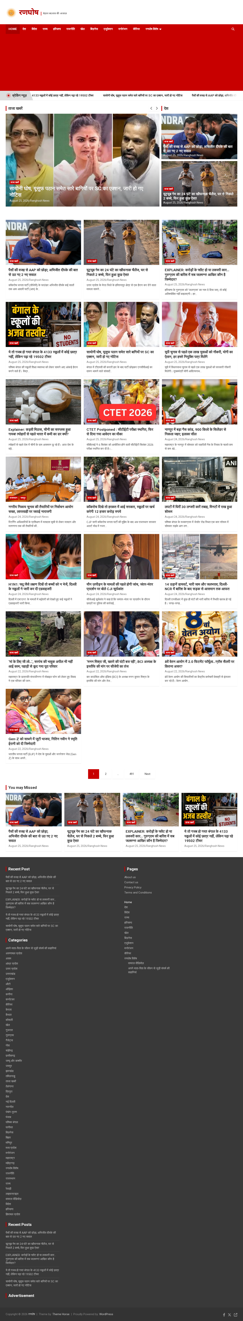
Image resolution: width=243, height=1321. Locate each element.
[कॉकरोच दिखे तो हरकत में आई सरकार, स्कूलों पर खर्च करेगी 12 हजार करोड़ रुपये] (121, 479)
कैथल (9, 1014)
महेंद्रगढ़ (10, 1163)
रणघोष (29, 13)
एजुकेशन (108, 29)
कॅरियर (136, 29)
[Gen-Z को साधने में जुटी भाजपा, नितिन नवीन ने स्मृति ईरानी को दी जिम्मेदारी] (43, 711)
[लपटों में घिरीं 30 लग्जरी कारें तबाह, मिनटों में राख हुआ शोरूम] (199, 479)
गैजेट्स (9, 1040)
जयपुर (23, 497)
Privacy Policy (132, 887)
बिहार (8, 1137)
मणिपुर (9, 1142)
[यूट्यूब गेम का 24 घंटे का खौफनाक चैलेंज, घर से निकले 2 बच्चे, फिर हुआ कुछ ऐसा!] (121, 242)
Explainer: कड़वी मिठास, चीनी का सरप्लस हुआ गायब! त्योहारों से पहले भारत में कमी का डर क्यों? (40, 431)
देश (24, 29)
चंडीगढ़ (9, 1050)
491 (131, 774)
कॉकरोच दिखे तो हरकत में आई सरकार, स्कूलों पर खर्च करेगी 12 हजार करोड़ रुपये (121, 509)
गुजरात (9, 1030)
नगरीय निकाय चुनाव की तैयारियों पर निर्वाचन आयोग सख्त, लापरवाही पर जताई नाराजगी (41, 509)
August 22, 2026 (18, 671)
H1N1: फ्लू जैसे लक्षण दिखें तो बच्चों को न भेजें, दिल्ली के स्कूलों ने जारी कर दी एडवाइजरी (43, 586)
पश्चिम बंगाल (12, 1122)
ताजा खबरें (15, 108)
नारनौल (9, 1107)
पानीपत (9, 1127)
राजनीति (70, 29)
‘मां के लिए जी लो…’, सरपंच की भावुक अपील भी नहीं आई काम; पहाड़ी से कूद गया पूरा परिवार (41, 664)
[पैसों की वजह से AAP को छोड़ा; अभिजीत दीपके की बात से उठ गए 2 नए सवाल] (43, 242)
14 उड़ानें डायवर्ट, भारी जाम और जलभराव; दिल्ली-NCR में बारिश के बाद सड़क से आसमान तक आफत (197, 586)
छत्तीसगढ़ (10, 1055)
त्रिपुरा (9, 1091)
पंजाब (8, 1117)
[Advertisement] (116, 62)
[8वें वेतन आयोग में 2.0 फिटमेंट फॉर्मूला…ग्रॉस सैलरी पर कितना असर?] (199, 634)
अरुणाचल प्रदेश (14, 953)
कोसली (9, 1020)
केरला (9, 1009)
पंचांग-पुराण (11, 1112)
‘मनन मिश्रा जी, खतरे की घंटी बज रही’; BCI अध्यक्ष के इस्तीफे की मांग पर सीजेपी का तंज (121, 664)
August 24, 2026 (174, 439)
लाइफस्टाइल (12, 1194)
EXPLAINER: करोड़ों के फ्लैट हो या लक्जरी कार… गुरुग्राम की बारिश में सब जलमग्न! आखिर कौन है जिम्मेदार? (197, 274)
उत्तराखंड (10, 974)
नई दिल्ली (10, 1101)
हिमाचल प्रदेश (13, 1214)
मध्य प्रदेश (11, 1148)
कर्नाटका (10, 999)
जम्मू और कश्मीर (14, 1061)
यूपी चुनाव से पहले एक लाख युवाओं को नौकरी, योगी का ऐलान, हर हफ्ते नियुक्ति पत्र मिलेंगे (199, 354)
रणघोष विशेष (152, 29)
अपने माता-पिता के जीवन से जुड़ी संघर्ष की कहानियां (31, 948)
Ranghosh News (40, 200)
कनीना (9, 994)
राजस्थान (13, 497)
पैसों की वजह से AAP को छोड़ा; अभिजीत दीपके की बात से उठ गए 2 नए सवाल (177, 95)
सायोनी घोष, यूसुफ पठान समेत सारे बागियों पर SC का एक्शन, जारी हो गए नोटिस (89, 95)
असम (8, 958)
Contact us (131, 882)
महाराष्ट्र (10, 1158)
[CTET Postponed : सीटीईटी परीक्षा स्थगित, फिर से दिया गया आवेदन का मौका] (121, 402)
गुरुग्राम (10, 1035)
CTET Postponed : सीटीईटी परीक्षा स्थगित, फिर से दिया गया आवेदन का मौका (120, 431)
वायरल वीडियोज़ (13, 1199)
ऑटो (8, 984)
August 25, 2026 (19, 200)
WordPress (106, 1314)
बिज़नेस (94, 29)
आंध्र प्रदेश (12, 963)
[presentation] (151, 108)
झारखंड (9, 1071)
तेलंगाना (9, 1086)
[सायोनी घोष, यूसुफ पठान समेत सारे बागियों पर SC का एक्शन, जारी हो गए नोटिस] (121, 324)
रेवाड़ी (8, 1188)
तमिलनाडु (10, 1076)
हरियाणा (57, 29)
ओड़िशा (9, 989)
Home (13, 29)
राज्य (45, 29)
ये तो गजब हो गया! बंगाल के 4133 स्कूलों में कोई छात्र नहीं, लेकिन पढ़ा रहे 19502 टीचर (43, 354)
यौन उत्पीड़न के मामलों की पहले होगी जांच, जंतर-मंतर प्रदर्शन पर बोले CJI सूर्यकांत (120, 586)
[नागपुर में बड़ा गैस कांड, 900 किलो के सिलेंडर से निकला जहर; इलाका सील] (199, 402)
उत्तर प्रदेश (11, 968)
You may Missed (22, 787)
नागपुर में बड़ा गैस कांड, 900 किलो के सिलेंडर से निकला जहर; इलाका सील (195, 431)
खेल (82, 29)
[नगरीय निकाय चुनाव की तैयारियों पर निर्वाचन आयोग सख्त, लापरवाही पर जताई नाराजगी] (43, 479)
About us (130, 877)
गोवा (8, 1045)
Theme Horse (60, 1314)
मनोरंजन (122, 29)
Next (147, 774)
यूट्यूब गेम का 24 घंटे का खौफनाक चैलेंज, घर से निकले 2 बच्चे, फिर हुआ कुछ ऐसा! (198, 196)
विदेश (34, 29)
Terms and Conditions (138, 892)
